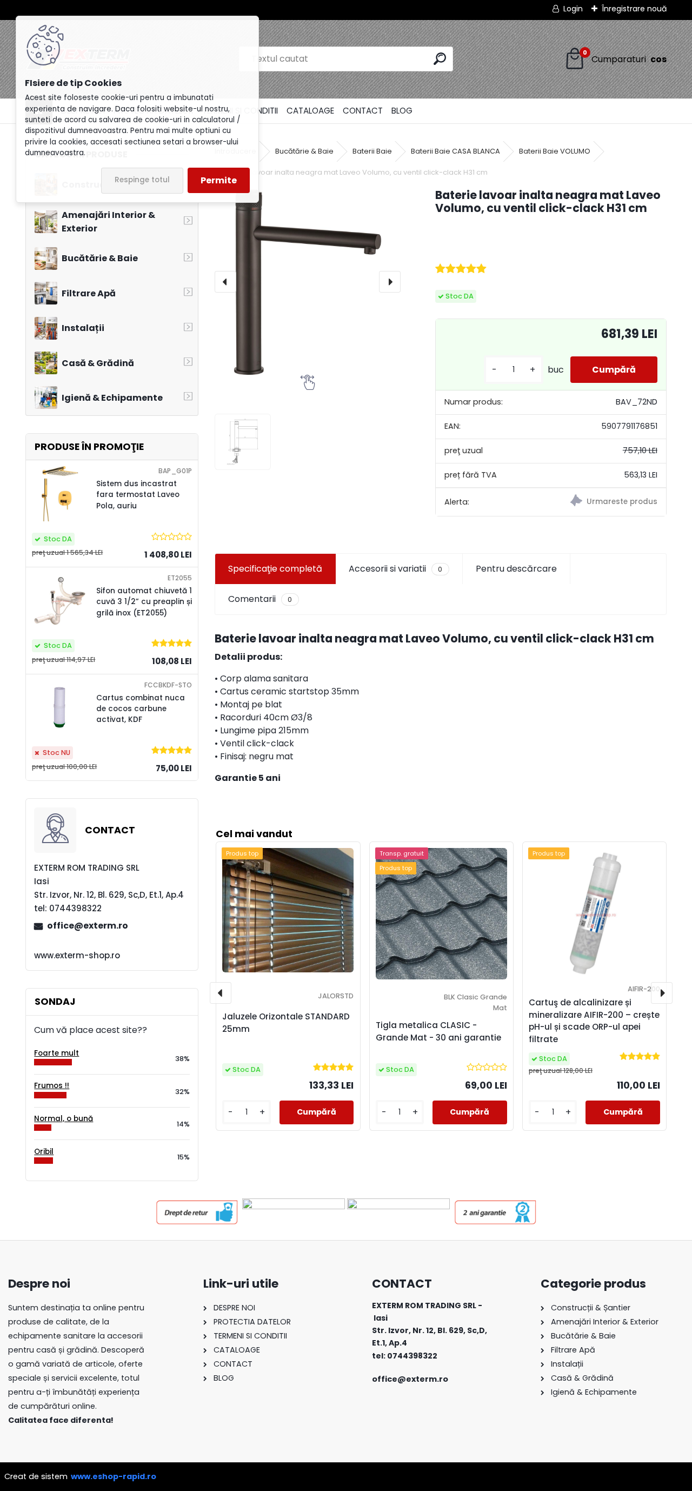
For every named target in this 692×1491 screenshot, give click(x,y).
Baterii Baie (372, 151)
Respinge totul (142, 180)
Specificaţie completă (275, 568)
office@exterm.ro (87, 925)
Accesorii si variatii (395, 568)
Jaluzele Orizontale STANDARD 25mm (286, 1023)
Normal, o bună (63, 1119)
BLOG (401, 110)
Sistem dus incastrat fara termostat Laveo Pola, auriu (137, 495)
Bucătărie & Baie (304, 151)
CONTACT (363, 110)
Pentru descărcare (516, 568)
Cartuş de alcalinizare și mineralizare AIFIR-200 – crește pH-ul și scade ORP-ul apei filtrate (594, 1021)
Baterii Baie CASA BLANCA (455, 151)
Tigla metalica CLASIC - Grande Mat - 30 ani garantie (438, 1031)
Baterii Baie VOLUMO (554, 151)
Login (573, 8)
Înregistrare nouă (634, 8)
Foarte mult (56, 1053)
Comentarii (260, 599)
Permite (219, 180)
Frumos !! (51, 1086)
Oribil (44, 1152)
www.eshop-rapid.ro (113, 1476)
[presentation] (225, 282)
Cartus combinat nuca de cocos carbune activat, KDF (140, 709)
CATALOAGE (310, 110)
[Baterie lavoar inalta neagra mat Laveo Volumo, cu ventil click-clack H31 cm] (308, 282)
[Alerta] (608, 502)
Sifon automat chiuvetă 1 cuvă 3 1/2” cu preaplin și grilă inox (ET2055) (144, 602)
